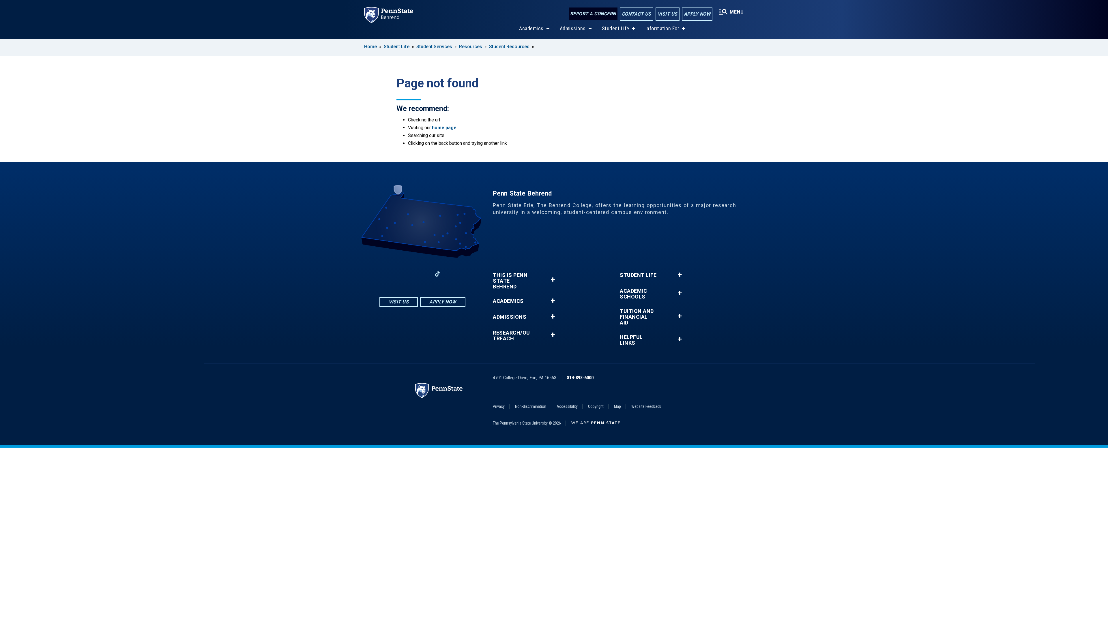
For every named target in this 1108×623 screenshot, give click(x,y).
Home (370, 46)
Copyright (596, 406)
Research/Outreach (511, 335)
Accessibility (567, 406)
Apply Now (697, 14)
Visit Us (667, 14)
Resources (470, 46)
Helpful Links (631, 340)
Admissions (573, 28)
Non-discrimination (530, 406)
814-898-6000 (580, 377)
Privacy (499, 406)
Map (617, 406)
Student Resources (509, 46)
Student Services (434, 46)
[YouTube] (452, 274)
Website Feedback (646, 406)
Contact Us (636, 14)
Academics (531, 28)
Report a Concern (593, 13)
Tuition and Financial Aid (637, 317)
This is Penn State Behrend (510, 281)
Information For (662, 28)
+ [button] (553, 279)
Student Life (615, 28)
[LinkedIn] (422, 274)
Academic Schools (633, 294)
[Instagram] (407, 274)
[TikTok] (437, 274)
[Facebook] (392, 274)
